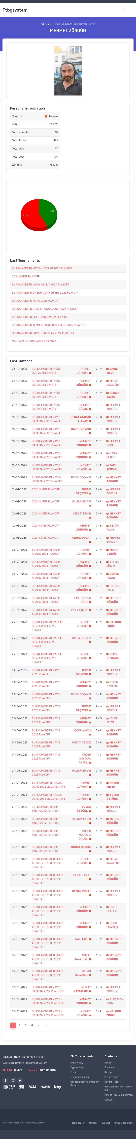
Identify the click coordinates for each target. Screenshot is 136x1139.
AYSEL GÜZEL (79, 610)
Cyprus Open (77, 1067)
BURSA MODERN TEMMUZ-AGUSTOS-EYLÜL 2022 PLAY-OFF (49, 325)
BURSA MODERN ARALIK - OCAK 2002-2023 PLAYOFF (45, 308)
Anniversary (76, 1062)
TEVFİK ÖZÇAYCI (81, 477)
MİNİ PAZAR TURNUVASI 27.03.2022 (34, 341)
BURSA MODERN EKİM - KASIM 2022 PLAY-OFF (40, 317)
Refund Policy (111, 1082)
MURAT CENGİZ (81, 742)
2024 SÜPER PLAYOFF (25, 276)
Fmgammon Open (80, 1077)
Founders (109, 1067)
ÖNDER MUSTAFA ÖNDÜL (85, 758)
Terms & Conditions (124, 1123)
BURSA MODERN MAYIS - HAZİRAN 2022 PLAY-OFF (43, 333)
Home (48, 24)
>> (45, 1025)
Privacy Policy (112, 1077)
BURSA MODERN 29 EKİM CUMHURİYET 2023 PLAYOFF (45, 292)
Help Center (78, 1123)
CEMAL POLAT (81, 537)
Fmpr (73, 1072)
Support (106, 1123)
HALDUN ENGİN (81, 429)
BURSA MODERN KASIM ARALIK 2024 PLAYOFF (40, 284)
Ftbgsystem (15, 10)
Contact (109, 1099)
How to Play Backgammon (118, 1095)
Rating (108, 1072)
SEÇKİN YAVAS (82, 730)
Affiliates (93, 1123)
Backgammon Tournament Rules (118, 1088)
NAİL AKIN (81, 939)
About (107, 1062)
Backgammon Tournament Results (84, 1084)
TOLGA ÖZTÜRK (81, 638)
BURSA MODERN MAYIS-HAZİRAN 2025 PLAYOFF (42, 268)
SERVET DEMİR (82, 513)
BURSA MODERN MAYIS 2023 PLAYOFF (35, 300)
